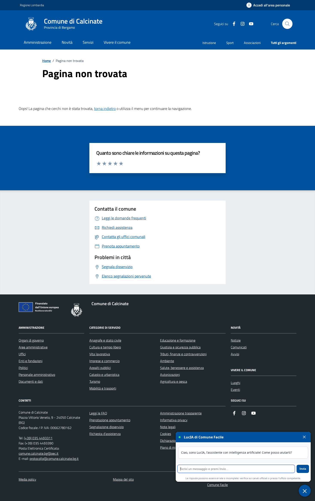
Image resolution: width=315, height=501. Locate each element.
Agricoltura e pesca (173, 381)
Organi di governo (31, 340)
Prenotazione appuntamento (109, 420)
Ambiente (167, 360)
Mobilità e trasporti (102, 388)
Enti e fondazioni (30, 360)
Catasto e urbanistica (104, 374)
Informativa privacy (174, 420)
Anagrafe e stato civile (105, 340)
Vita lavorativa (99, 354)
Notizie (236, 340)
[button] (268, 5)
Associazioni (252, 42)
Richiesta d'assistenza (105, 433)
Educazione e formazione (177, 340)
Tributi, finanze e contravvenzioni (183, 354)
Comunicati (239, 347)
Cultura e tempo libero (105, 347)
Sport (230, 42)
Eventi (235, 389)
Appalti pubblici (100, 367)
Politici (23, 367)
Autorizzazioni (170, 374)
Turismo (94, 381)
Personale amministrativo (37, 374)
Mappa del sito (123, 479)
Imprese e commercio (104, 360)
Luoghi (235, 382)
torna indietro (105, 108)
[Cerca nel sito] (287, 24)
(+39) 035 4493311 (38, 438)
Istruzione (209, 42)
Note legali (168, 426)
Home (46, 60)
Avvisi (235, 354)
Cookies (165, 433)
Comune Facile (217, 484)
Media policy (27, 479)
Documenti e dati (31, 381)
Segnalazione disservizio (106, 426)
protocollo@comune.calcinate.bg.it (54, 458)
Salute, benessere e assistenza (182, 367)
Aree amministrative (33, 347)
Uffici (22, 354)
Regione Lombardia (32, 5)
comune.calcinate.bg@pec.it (38, 453)
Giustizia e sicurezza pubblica (180, 347)
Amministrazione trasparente (181, 413)
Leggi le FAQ (98, 413)
